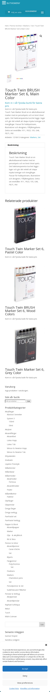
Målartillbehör (10, 493)
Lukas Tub (11, 444)
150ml (11, 421)
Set (32, 26)
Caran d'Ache (14, 549)
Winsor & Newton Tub (16, 452)
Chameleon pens (16, 578)
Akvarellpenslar (13, 601)
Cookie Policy (14, 688)
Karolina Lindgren (12, 640)
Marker (10, 531)
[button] (46, 645)
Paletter (10, 497)
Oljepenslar (9, 504)
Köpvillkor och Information (30, 688)
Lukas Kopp (12, 440)
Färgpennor (12, 561)
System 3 (11, 418)
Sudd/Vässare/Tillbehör (16, 590)
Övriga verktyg (11, 512)
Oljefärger (9, 500)
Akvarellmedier (13, 486)
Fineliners (11, 571)
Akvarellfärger (10, 433)
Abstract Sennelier (14, 414)
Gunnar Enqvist (11, 636)
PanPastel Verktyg (12, 520)
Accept (25, 668)
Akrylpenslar (12, 597)
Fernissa (12, 482)
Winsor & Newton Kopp (17, 448)
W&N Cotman (11, 616)
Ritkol (7, 608)
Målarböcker (10, 468)
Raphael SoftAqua (12, 604)
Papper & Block (11, 524)
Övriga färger (10, 508)
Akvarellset (11, 436)
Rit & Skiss (11, 539)
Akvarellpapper (13, 527)
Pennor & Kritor (16, 26)
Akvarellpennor (13, 546)
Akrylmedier (12, 479)
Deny (25, 675)
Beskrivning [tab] (13, 145)
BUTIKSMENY (13, 3)
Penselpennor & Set (15, 586)
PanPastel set (10, 516)
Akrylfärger (9, 411)
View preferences (25, 683)
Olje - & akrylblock (14, 535)
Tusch (7, 612)
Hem (7, 26)
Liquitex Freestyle (12, 464)
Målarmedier (10, 476)
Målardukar (9, 472)
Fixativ (9, 489)
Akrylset (8, 429)
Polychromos (14, 564)
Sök (28, 401)
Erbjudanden (10, 456)
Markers (26, 26)
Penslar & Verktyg (12, 594)
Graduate (9, 460)
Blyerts (10, 557)
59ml (11, 425)
